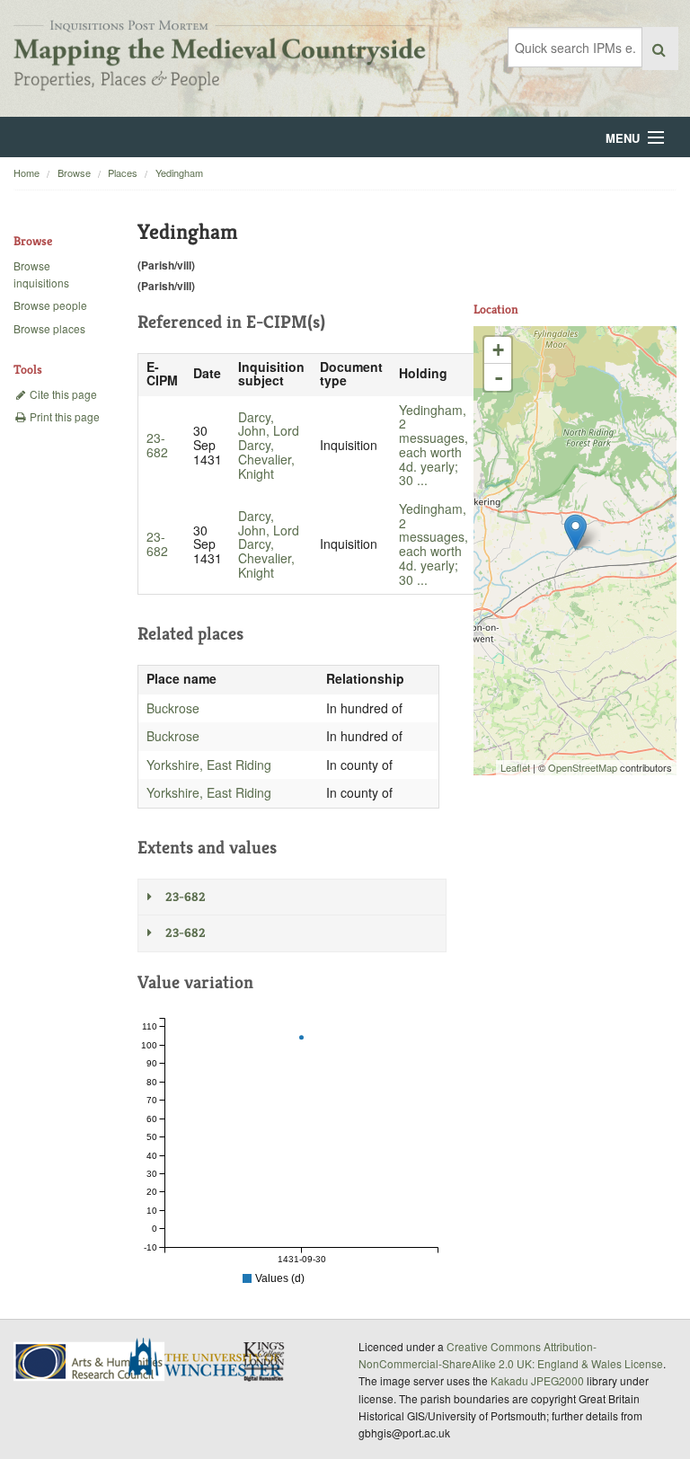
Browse (74, 172)
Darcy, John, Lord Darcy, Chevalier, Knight (268, 445)
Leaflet (515, 767)
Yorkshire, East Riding (208, 765)
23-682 (157, 445)
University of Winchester (212, 1359)
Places (122, 172)
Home (26, 172)
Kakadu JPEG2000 (537, 1380)
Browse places (49, 328)
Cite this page (62, 394)
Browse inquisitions (41, 274)
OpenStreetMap (582, 767)
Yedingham (179, 172)
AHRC (90, 1361)
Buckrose (172, 708)
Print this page (63, 416)
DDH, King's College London (265, 1361)
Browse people (50, 305)
